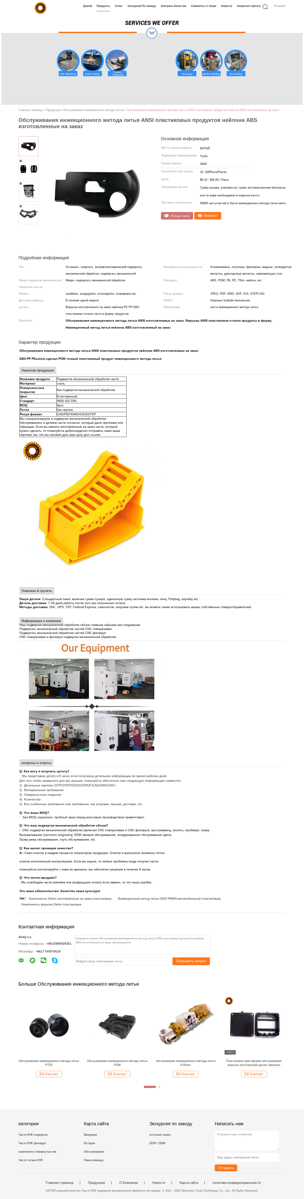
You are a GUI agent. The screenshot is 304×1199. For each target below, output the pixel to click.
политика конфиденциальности (237, 1182)
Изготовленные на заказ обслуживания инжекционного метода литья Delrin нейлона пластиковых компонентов (254, 1063)
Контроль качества (173, 6)
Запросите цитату (249, 6)
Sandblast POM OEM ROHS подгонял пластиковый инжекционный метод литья (117, 1063)
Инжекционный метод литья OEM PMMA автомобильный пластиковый (169, 898)
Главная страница (59, 1182)
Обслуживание (94, 1151)
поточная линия (159, 1134)
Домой (87, 6)
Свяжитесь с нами (203, 6)
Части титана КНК (30, 1160)
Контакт (210, 216)
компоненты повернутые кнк (37, 1151)
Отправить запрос (191, 961)
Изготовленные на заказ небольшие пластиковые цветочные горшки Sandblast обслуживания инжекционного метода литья (185, 1063)
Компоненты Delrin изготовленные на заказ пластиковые (70, 898)
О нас (119, 6)
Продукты (103, 6)
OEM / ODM (157, 1143)
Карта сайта (189, 1182)
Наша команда (93, 1160)
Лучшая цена (180, 216)
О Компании (128, 1182)
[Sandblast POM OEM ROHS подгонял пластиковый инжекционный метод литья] (117, 1025)
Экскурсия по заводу (141, 6)
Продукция (96, 1182)
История (89, 1143)
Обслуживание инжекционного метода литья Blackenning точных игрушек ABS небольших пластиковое (48, 1063)
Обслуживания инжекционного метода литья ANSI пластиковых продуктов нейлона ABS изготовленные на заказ (202, 110)
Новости (226, 6)
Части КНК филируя (32, 1143)
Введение (90, 1134)
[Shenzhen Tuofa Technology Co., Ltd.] (40, 8)
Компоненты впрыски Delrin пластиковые (51, 904)
